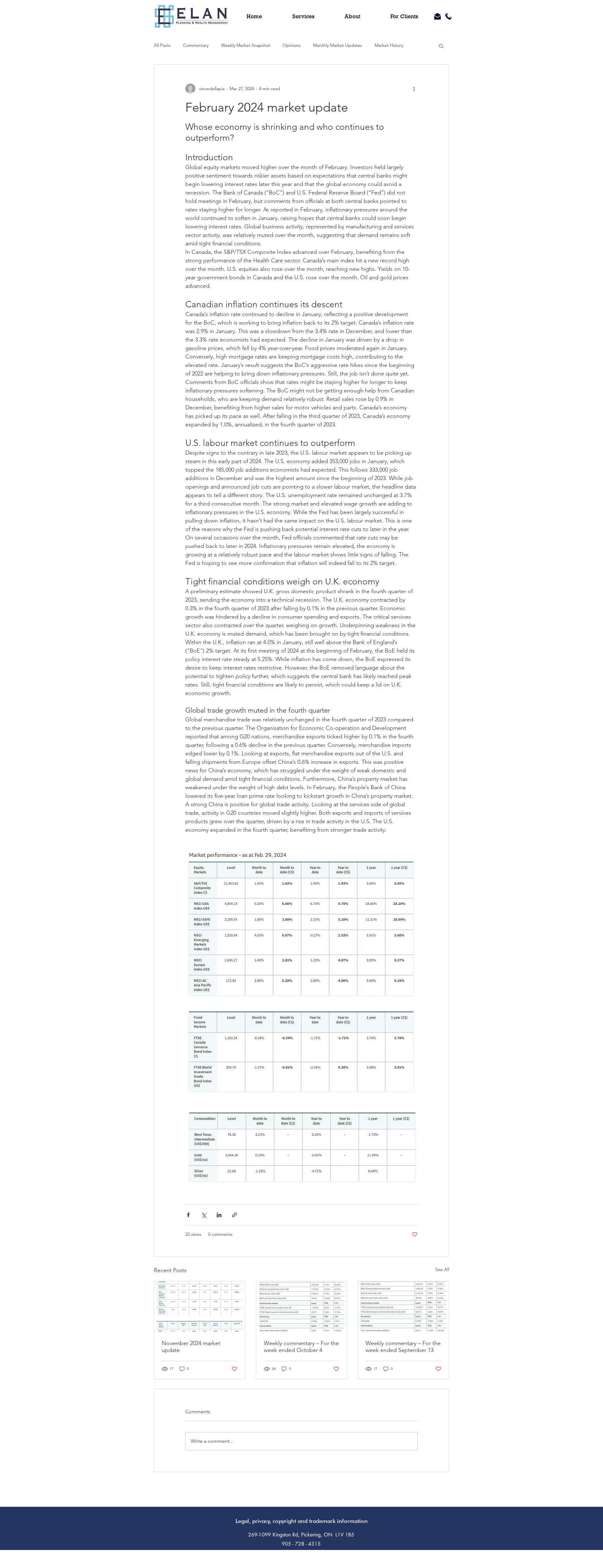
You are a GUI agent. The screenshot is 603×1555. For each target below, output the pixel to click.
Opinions (292, 45)
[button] (441, 45)
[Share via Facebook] (188, 1215)
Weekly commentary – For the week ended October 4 (301, 1347)
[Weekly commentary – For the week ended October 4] (301, 1306)
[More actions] (414, 88)
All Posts (162, 45)
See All (442, 1269)
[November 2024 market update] (199, 1306)
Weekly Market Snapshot (245, 45)
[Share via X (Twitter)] (204, 1215)
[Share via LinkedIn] (219, 1215)
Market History (389, 45)
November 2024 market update (191, 1347)
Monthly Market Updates (337, 45)
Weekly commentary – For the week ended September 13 (403, 1347)
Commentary (196, 45)
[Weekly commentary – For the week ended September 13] (403, 1306)
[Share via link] (234, 1215)
